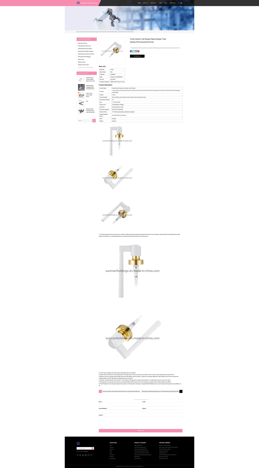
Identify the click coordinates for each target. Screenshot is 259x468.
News (160, 3)
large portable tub (163, 452)
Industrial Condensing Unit (164, 445)
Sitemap (111, 456)
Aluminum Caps (81, 62)
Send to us (138, 56)
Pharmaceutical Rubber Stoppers (85, 51)
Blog (166, 3)
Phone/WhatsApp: (103, 408)
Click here (86, 451)
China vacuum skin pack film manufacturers (168, 447)
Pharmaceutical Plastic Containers (86, 54)
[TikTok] (91, 455)
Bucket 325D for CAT (163, 456)
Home (139, 3)
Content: (101, 415)
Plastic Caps (81, 59)
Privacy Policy (113, 458)
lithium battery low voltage (164, 449)
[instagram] (88, 455)
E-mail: (144, 401)
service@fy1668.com (139, 466)
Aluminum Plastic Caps (83, 64)
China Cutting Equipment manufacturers (167, 454)
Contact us (172, 3)
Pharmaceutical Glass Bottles (85, 48)
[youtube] (86, 455)
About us (145, 3)
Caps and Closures (82, 43)
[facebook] (78, 455)
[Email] (92, 448)
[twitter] (83, 455)
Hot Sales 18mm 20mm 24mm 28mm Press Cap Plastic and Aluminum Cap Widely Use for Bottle (123, 391)
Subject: (144, 408)
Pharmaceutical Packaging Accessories (84, 57)
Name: (100, 401)
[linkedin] (80, 455)
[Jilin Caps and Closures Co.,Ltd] (83, 443)
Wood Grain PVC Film (163, 458)
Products (152, 3)
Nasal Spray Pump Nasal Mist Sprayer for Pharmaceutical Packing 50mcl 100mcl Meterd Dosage (159, 391)
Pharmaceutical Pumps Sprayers (92, 31)
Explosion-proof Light (163, 450)
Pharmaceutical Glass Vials (84, 46)
